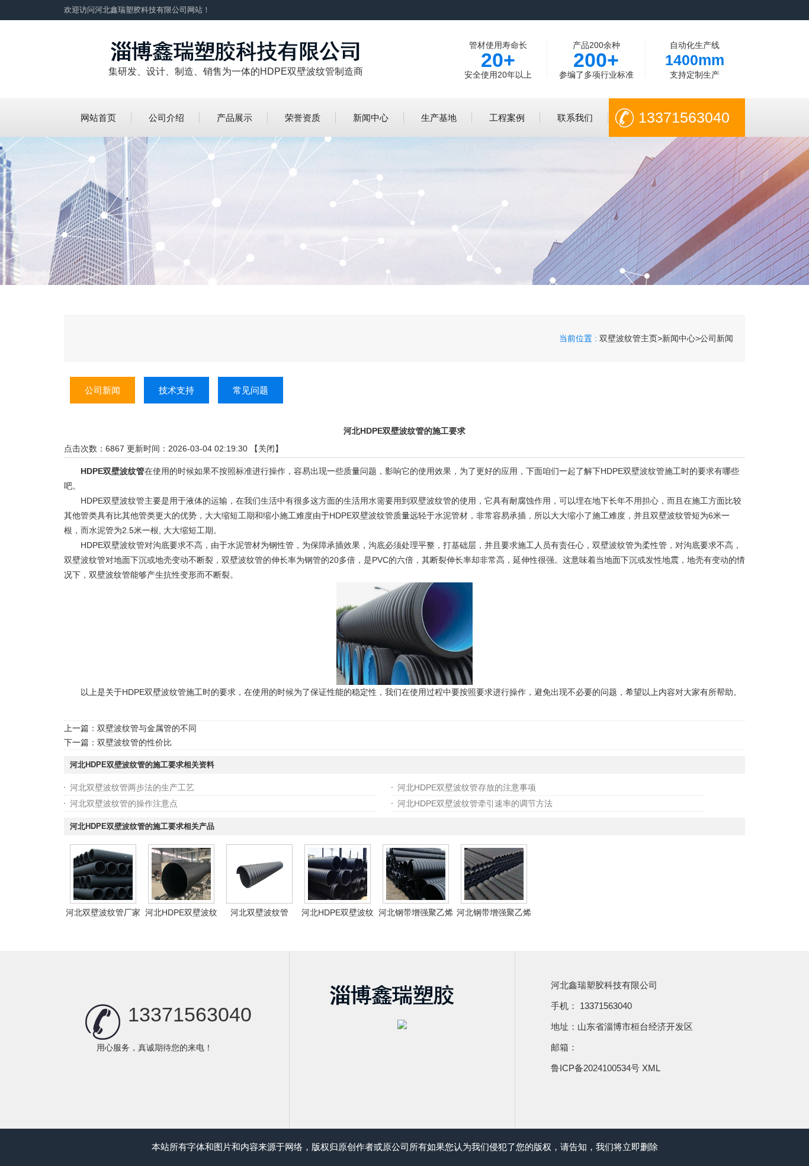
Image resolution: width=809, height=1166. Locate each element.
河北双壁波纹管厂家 (103, 912)
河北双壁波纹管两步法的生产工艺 (132, 787)
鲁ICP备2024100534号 (595, 1068)
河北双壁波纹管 (259, 912)
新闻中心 (678, 338)
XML (651, 1068)
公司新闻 (716, 338)
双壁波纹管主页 (628, 338)
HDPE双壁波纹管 (113, 471)
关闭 (266, 448)
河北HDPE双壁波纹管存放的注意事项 (466, 787)
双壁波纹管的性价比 (134, 742)
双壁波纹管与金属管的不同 (147, 728)
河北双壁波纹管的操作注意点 (124, 803)
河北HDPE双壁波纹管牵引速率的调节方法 (475, 803)
